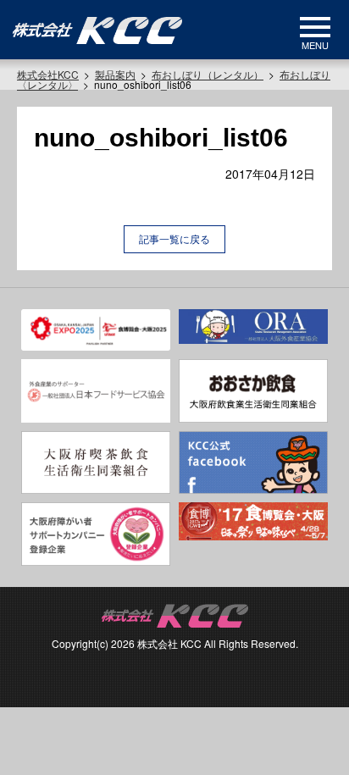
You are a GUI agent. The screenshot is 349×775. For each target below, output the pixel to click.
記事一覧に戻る (174, 238)
